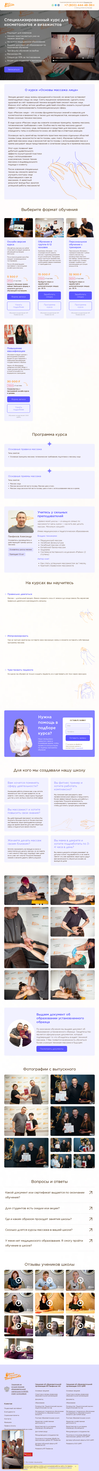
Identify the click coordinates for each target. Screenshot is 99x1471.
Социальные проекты (11, 1415)
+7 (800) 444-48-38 (78, 5)
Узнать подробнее (18, 306)
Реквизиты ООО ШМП (74, 1443)
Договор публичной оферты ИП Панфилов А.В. (46, 1444)
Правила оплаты (10, 1426)
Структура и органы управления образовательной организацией (46, 1395)
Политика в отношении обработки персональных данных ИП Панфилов (47, 1439)
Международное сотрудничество (47, 1435)
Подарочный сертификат (13, 1408)
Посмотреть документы (51, 1049)
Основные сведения (42, 1391)
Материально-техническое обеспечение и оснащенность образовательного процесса (49, 1413)
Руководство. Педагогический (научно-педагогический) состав (49, 1407)
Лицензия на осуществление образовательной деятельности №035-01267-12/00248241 (20, 1389)
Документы (39, 1399)
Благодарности (9, 1412)
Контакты (7, 1419)
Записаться (14, 69)
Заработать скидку (49, 295)
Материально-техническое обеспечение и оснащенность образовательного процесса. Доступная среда (80, 1413)
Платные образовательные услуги (47, 1418)
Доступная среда (41, 1431)
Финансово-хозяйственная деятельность (44, 1422)
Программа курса (49, 306)
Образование (39, 1403)
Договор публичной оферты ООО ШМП (80, 1440)
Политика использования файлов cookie (18, 1429)
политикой (79, 748)
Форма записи (18, 297)
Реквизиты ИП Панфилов (44, 1448)
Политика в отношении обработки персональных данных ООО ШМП (78, 1435)
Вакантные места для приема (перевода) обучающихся (45, 1427)
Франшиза (8, 1422)
